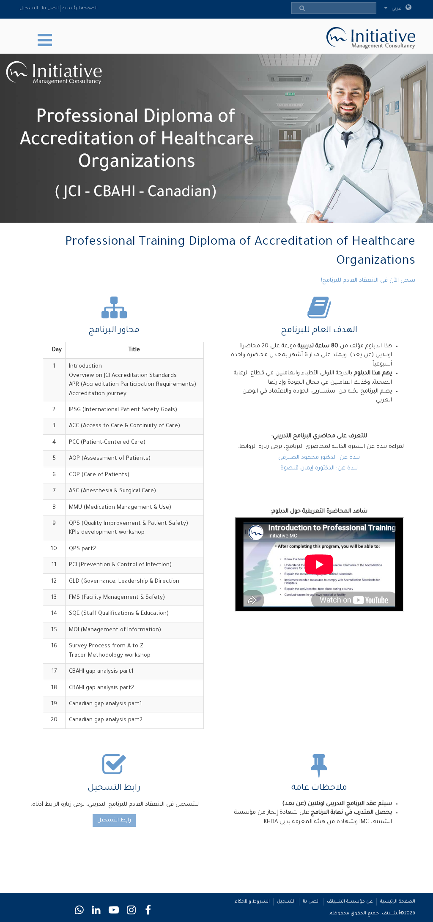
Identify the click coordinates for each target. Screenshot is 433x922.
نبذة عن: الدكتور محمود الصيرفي (319, 458)
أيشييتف (391, 913)
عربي (397, 8)
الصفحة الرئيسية (80, 8)
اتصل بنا (50, 8)
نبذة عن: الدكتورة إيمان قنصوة (319, 468)
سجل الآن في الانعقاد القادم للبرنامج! (368, 281)
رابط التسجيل (114, 821)
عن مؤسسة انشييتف (350, 901)
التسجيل (28, 8)
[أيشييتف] (368, 36)
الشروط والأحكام (252, 901)
